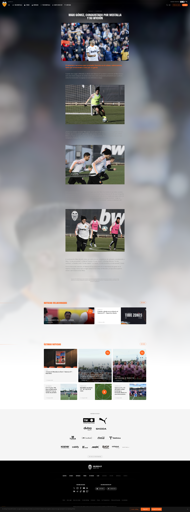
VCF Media (91, 475)
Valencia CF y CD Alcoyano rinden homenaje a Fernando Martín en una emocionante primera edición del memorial (121, 392)
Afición (111, 475)
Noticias (68, 5)
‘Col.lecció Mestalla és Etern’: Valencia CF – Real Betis (59, 372)
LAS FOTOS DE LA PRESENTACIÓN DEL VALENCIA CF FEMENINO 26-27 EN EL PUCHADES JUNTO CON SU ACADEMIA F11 (93, 376)
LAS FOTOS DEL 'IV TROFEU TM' (124, 378)
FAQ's (64, 500)
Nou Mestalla (18, 5)
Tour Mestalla (46, 5)
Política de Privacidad (115, 500)
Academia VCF (118, 386)
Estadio (71, 475)
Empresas (118, 475)
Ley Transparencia (105, 500)
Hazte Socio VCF (58, 5)
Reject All (145, 509)
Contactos (93, 500)
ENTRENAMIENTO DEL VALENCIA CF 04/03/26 (60, 320)
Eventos (125, 475)
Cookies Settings (85, 500)
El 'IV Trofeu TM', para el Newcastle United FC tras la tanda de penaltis (51, 390)
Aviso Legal (69, 500)
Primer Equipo (83, 386)
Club (47, 370)
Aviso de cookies (76, 500)
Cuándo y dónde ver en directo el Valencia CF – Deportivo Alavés (107, 312)
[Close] (187, 509)
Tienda (27, 5)
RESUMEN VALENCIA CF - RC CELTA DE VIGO (86, 389)
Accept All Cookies (156, 509)
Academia (104, 475)
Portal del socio (176, 5)
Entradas (35, 5)
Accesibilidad (124, 500)
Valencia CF (48, 318)
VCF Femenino (83, 373)
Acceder (185, 5)
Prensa (98, 500)
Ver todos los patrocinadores (95, 456)
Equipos (64, 475)
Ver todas (143, 302)
